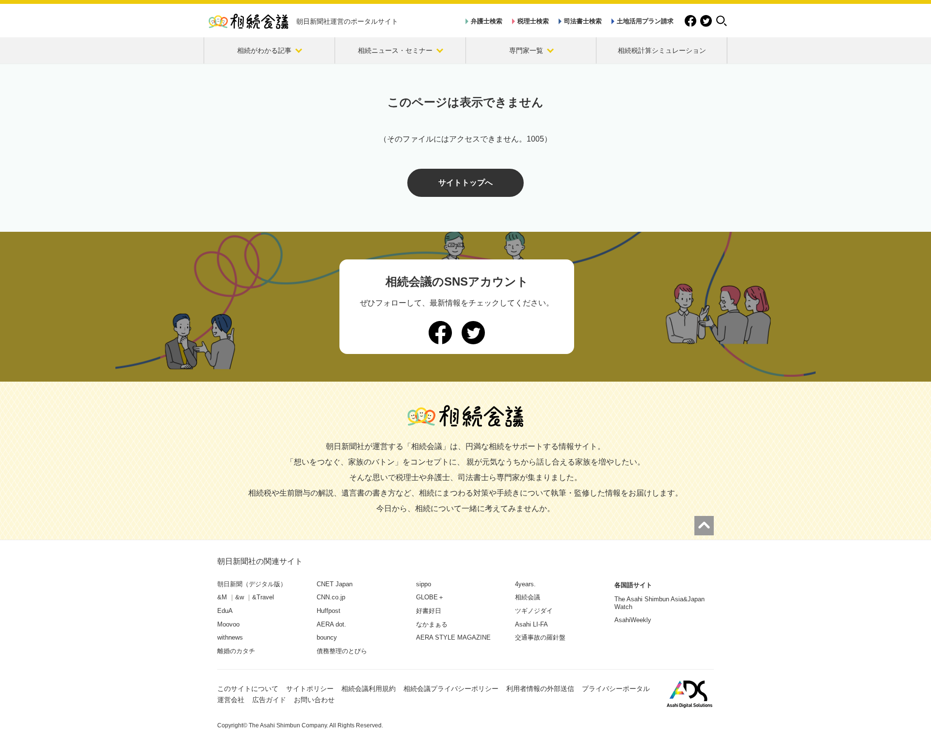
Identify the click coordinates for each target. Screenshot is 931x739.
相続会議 (527, 597)
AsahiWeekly (632, 620)
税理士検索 (533, 21)
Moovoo (228, 624)
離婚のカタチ (236, 651)
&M (222, 597)
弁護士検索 (486, 21)
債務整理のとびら (342, 651)
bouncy (327, 637)
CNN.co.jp (331, 597)
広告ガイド (269, 700)
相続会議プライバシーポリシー (450, 688)
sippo (423, 584)
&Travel (263, 597)
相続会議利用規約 (368, 688)
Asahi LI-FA (531, 624)
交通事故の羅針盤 (540, 637)
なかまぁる (432, 624)
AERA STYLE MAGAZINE (453, 637)
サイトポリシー (310, 688)
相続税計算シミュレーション (662, 50)
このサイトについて (247, 688)
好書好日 (428, 610)
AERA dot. (331, 624)
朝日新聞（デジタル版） (252, 584)
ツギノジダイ (534, 610)
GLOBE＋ (430, 597)
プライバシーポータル (616, 688)
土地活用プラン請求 (645, 21)
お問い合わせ (314, 700)
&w (239, 597)
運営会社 (230, 700)
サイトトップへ (465, 182)
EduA (225, 610)
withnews (230, 637)
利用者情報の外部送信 (540, 688)
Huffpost (328, 610)
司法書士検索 (583, 21)
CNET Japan (335, 584)
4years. (525, 584)
